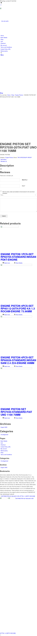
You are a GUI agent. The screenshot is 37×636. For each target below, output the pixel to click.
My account (4, 45)
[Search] (1, 53)
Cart (2, 41)
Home (2, 35)
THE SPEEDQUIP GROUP (24, 157)
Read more (7, 263)
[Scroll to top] (0, 635)
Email (23, 186)
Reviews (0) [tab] (4, 161)
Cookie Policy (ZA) (5, 49)
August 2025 (4, 427)
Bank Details (4, 37)
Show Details (18, 263)
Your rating (25, 180)
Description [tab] (3, 159)
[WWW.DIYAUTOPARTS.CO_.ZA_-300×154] (13, 21)
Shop (2, 39)
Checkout (3, 43)
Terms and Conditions (6, 47)
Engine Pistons (9, 157)
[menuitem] (19, 53)
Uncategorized (4, 434)
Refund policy (4, 51)
